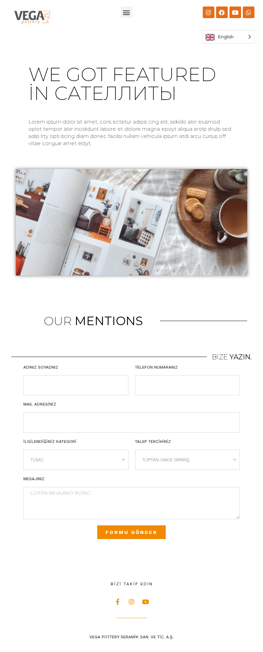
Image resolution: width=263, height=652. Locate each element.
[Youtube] (235, 12)
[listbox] (228, 36)
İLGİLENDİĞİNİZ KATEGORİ (49, 441)
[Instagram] (208, 12)
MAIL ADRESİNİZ (39, 404)
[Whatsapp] (248, 12)
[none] (228, 36)
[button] (126, 12)
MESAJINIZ (34, 478)
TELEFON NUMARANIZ (156, 367)
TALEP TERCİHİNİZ (153, 441)
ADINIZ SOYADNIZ (40, 367)
